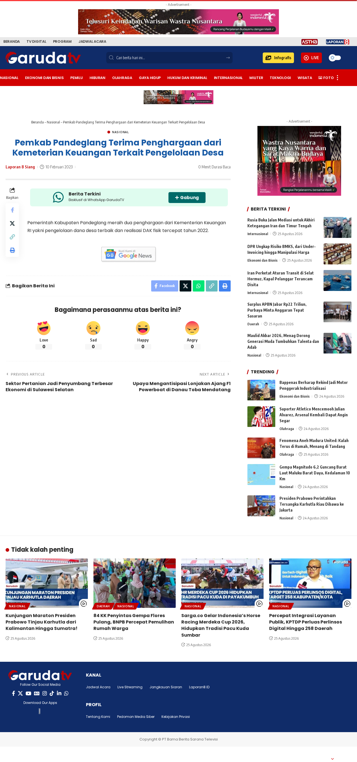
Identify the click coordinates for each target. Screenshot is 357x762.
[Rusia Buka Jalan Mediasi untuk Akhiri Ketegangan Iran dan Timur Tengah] (337, 227)
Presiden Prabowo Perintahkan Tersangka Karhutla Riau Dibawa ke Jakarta (311, 504)
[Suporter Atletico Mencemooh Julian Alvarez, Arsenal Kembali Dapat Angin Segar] (261, 416)
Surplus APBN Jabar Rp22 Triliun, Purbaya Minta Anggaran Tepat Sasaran (277, 310)
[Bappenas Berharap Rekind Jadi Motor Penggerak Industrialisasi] (261, 390)
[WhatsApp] (66, 693)
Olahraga (286, 429)
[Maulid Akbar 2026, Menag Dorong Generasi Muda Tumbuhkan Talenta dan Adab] (337, 343)
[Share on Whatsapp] (198, 286)
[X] (20, 693)
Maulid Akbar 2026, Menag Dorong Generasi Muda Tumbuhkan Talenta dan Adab (283, 341)
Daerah (253, 324)
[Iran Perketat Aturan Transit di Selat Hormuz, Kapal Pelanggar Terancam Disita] (337, 280)
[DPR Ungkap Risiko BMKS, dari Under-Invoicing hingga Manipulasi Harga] (337, 253)
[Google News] (37, 693)
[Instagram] (44, 693)
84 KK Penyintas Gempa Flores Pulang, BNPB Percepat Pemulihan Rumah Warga (133, 622)
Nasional (53, 122)
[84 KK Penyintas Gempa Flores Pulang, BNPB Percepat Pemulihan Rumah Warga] (134, 583)
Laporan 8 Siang (20, 166)
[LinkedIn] (59, 693)
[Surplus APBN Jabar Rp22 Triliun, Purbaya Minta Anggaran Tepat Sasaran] (337, 312)
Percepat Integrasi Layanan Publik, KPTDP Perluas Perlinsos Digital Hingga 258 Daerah (305, 622)
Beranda (37, 122)
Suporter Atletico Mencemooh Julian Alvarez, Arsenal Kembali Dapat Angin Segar (313, 415)
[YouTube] (28, 693)
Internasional (257, 233)
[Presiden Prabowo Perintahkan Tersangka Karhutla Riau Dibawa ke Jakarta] (261, 505)
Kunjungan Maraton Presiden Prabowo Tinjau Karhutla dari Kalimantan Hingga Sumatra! (42, 622)
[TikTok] (52, 693)
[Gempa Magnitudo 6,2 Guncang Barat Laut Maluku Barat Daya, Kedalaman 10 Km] (261, 474)
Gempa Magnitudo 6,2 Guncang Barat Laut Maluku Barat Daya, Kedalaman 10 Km (314, 473)
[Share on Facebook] (12, 210)
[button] (278, 57)
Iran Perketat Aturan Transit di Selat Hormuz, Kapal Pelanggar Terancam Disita (280, 279)
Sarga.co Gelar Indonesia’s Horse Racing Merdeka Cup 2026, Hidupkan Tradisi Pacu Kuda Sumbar (220, 625)
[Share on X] (12, 223)
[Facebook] (13, 693)
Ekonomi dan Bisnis (262, 260)
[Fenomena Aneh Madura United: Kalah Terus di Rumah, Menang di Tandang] (261, 448)
